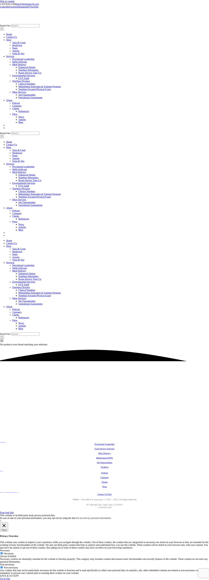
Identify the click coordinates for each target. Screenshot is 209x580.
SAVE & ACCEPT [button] (9, 575)
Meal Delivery (104, 453)
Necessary (9, 553)
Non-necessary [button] (7, 564)
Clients (105, 482)
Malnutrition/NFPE (104, 458)
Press (104, 487)
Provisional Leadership (104, 444)
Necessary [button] (5, 550)
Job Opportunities (104, 462)
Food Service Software (104, 449)
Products (104, 467)
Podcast (104, 473)
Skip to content (7, 1)
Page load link (7, 512)
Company (104, 477)
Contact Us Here (104, 494)
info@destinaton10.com (27, 4)
